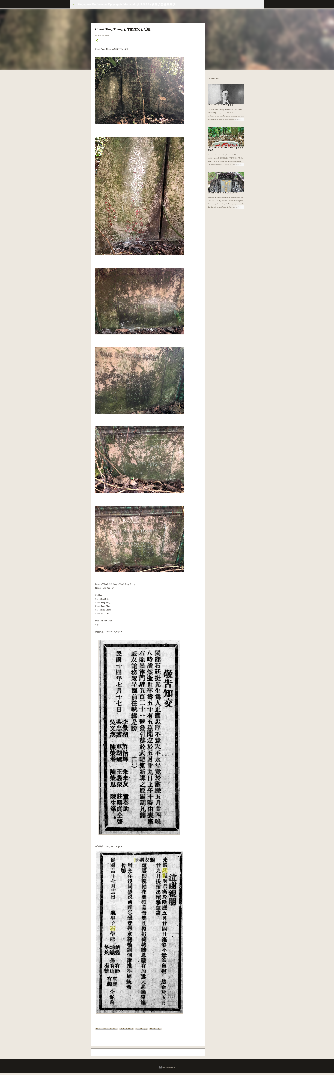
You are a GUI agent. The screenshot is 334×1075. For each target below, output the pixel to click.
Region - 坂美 (141, 1029)
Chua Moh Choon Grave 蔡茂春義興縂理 (226, 148)
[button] (96, 40)
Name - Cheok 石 (126, 1029)
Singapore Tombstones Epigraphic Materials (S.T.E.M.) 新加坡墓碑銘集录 (126, 4)
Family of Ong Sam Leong (223, 192)
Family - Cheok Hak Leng (106, 1029)
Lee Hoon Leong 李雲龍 (221, 104)
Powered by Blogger (168, 1067)
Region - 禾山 (155, 1029)
